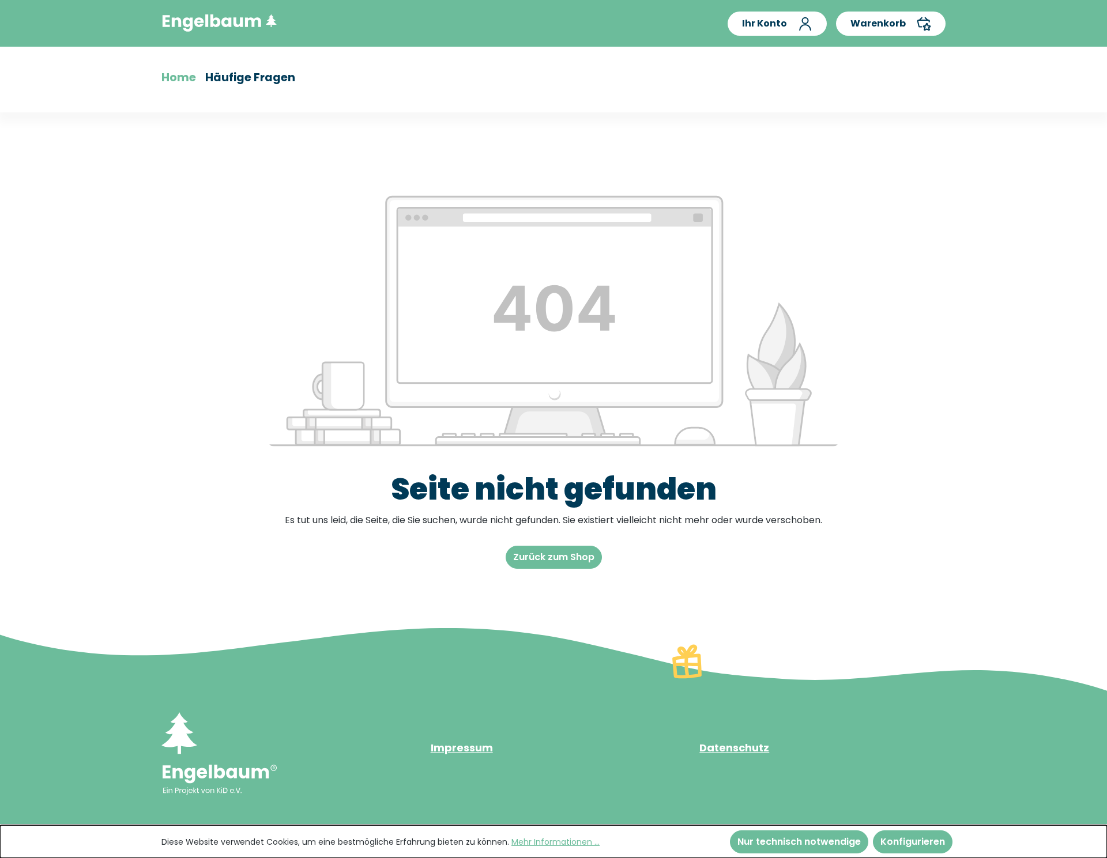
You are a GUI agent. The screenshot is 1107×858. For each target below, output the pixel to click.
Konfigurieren (912, 841)
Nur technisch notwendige (799, 841)
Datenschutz (734, 747)
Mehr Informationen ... (555, 842)
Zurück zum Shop (553, 557)
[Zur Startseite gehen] (219, 21)
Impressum (462, 747)
